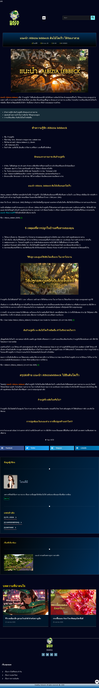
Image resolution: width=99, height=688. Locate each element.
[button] (44, 17)
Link (1, 1)
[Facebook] (43, 654)
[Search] (93, 18)
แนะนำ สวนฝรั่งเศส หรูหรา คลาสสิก (47, 555)
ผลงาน (7, 498)
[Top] (97, 682)
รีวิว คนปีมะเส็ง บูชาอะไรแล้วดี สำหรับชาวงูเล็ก (23, 618)
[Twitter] (47, 654)
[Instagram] (55, 654)
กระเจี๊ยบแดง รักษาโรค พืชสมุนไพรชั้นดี (68, 618)
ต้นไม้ (52, 440)
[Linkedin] (51, 654)
